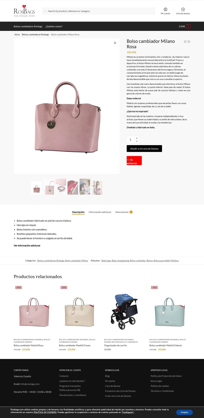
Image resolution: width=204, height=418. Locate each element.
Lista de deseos (183, 13)
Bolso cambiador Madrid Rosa (28, 345)
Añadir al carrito (34, 355)
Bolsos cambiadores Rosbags (35, 34)
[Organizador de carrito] (124, 310)
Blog (107, 376)
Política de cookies (160, 386)
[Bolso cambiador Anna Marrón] (185, 41)
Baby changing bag (120, 260)
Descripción (78, 212)
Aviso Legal (156, 381)
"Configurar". (128, 412)
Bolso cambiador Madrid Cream (74, 345)
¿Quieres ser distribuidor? (72, 381)
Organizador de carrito (115, 345)
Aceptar (184, 412)
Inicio (17, 34)
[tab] (78, 209)
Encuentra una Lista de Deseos (120, 391)
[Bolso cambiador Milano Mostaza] (188, 41)
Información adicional (100, 212)
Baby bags (106, 260)
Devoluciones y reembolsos (72, 395)
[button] (136, 138)
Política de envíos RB (69, 390)
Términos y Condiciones (162, 391)
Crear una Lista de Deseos (118, 396)
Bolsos (150, 260)
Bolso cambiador (138, 260)
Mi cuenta (165, 13)
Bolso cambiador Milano (76, 260)
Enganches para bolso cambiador (121, 342)
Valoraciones (122, 212)
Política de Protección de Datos (166, 376)
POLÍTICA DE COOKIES (45, 412)
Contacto (64, 376)
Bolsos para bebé (162, 260)
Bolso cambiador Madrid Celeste (165, 345)
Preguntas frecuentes (70, 386)
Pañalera (174, 260)
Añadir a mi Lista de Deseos (144, 148)
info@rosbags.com (30, 383)
